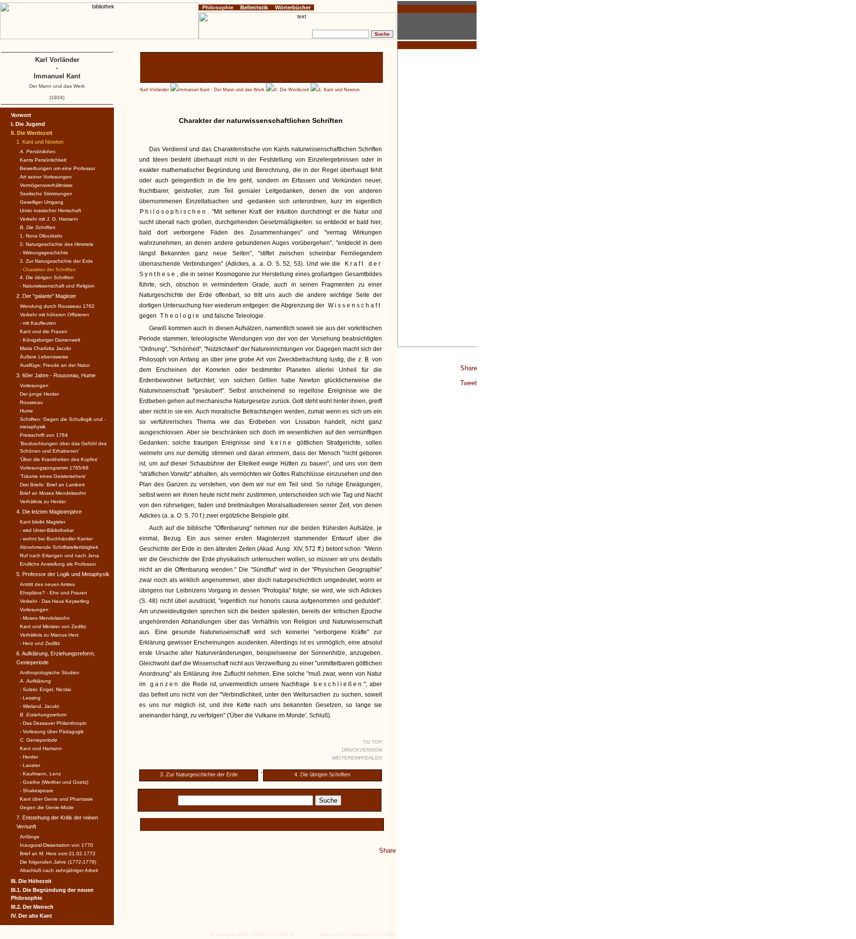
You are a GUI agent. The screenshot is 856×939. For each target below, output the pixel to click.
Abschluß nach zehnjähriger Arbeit (59, 870)
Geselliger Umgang (41, 202)
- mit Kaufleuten (38, 323)
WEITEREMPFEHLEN (357, 758)
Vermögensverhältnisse (46, 185)
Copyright (54, 44)
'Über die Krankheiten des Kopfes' (59, 459)
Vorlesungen (34, 385)
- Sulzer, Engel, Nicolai (45, 689)
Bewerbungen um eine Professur (57, 168)
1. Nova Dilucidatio (41, 235)
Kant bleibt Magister (42, 522)
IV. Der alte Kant (31, 916)
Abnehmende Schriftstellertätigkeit (59, 547)
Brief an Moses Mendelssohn (53, 493)
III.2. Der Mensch (32, 907)
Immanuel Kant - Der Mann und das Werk (221, 89)
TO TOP (372, 742)
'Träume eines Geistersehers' (53, 476)
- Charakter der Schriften (48, 269)
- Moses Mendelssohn (45, 618)
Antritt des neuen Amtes (47, 584)
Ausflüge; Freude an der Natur (55, 365)
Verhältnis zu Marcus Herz (49, 635)
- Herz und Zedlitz (40, 643)
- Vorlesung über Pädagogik (52, 731)
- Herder (29, 757)
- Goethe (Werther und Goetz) (54, 782)
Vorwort (21, 115)
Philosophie (217, 7)
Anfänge (30, 836)
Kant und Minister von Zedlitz (53, 626)
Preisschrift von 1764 (44, 435)
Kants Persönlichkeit (43, 160)
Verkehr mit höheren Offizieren (54, 314)
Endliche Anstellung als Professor (58, 564)
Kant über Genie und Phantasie (56, 799)
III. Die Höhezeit (31, 881)
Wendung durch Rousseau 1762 (57, 306)
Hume (26, 410)
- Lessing (30, 698)
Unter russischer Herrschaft (50, 210)
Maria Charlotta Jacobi (45, 348)
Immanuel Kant (57, 76)
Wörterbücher (293, 7)
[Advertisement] (437, 198)
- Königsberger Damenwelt (50, 340)
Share (468, 368)
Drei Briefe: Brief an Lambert (52, 484)
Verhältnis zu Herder (43, 501)
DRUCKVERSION (362, 750)
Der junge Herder (39, 394)
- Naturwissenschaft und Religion (57, 286)
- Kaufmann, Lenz (40, 773)
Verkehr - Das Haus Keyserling (54, 601)
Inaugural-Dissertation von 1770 (56, 845)
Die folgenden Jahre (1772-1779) (58, 862)
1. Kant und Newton (339, 89)
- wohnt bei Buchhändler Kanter (56, 538)
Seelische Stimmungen (46, 193)
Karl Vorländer (154, 89)
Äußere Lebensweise (44, 356)
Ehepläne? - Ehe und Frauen (53, 592)
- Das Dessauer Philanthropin (53, 723)
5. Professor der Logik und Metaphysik (62, 574)
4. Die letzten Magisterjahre (49, 512)
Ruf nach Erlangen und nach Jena (59, 555)
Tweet (468, 383)
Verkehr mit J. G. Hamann (49, 219)
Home (9, 44)
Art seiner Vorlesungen (46, 176)
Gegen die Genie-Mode (47, 807)
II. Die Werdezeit (291, 89)
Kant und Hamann (41, 748)
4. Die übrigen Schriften (322, 774)
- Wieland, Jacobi (39, 706)
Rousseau (31, 402)
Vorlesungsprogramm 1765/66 (54, 467)
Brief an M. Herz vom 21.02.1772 (58, 853)
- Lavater (30, 765)
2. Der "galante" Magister (46, 296)
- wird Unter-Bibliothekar (47, 530)
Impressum (30, 44)
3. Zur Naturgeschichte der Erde (199, 774)
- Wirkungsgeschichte (44, 252)
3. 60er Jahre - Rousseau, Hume (56, 375)
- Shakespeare (37, 790)
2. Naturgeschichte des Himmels (56, 244)
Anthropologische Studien (49, 672)
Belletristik (254, 7)
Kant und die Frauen (43, 331)
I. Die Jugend (28, 124)
